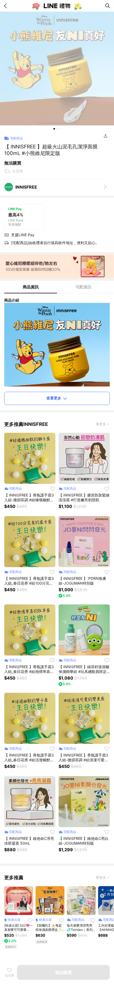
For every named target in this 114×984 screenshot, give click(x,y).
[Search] (107, 6)
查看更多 (53, 398)
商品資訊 (31, 286)
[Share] (105, 136)
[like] (52, 488)
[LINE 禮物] (57, 5)
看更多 (101, 424)
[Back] (6, 6)
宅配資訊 (83, 286)
